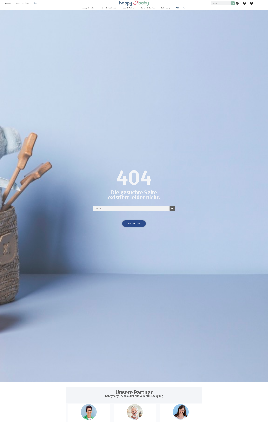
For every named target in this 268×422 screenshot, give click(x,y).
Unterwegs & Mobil (87, 8)
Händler (36, 3)
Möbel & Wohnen (128, 8)
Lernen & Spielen (148, 8)
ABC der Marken (182, 8)
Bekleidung (165, 8)
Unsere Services (22, 3)
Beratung (8, 3)
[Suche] (233, 3)
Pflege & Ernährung (108, 8)
